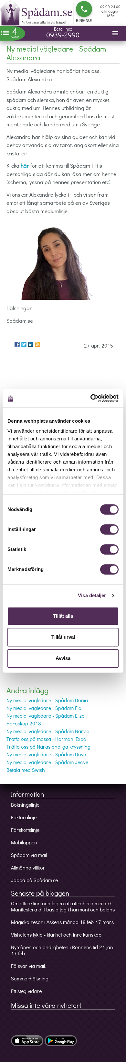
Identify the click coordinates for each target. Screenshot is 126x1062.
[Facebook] (17, 344)
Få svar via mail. (28, 966)
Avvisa (63, 658)
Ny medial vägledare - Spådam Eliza (45, 715)
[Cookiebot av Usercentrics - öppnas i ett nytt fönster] (91, 398)
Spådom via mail (29, 855)
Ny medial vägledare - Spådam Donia (47, 700)
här (25, 165)
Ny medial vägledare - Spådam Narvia (47, 731)
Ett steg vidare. (27, 991)
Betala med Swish (25, 769)
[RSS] (37, 344)
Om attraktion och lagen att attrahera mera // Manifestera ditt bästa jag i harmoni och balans (63, 906)
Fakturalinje (24, 817)
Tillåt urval (63, 637)
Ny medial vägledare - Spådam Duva (46, 754)
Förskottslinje (25, 830)
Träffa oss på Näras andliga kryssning (48, 746)
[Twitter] (23, 344)
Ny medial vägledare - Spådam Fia (43, 707)
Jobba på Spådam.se (34, 880)
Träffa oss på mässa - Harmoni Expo (46, 738)
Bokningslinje (25, 804)
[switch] (109, 529)
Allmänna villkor (28, 867)
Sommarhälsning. (30, 978)
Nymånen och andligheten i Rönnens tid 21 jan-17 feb (63, 950)
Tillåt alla (63, 616)
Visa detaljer (92, 595)
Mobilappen (24, 842)
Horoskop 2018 (23, 723)
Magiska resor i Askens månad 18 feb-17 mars (62, 922)
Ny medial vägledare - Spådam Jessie (47, 762)
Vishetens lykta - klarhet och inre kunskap (56, 934)
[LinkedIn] (30, 344)
